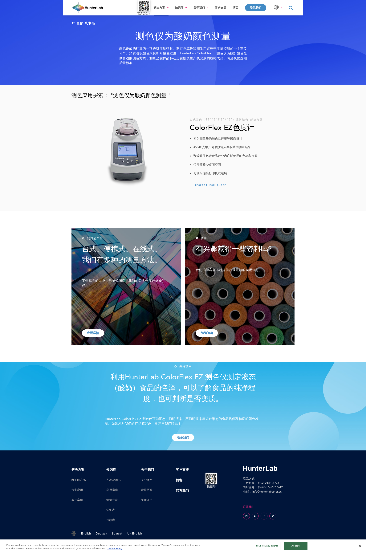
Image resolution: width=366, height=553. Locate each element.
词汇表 (110, 510)
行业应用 (77, 490)
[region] (183, 546)
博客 (235, 8)
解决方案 (159, 8)
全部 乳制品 (86, 23)
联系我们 (255, 8)
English (86, 533)
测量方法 (112, 500)
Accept (295, 545)
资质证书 (146, 500)
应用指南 (112, 490)
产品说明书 (113, 480)
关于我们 (199, 8)
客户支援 (220, 8)
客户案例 (77, 500)
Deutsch (101, 533)
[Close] (360, 546)
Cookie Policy (114, 549)
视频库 (110, 520)
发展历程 (146, 490)
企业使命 (146, 480)
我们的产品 (78, 480)
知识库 (179, 8)
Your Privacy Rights (267, 545)
